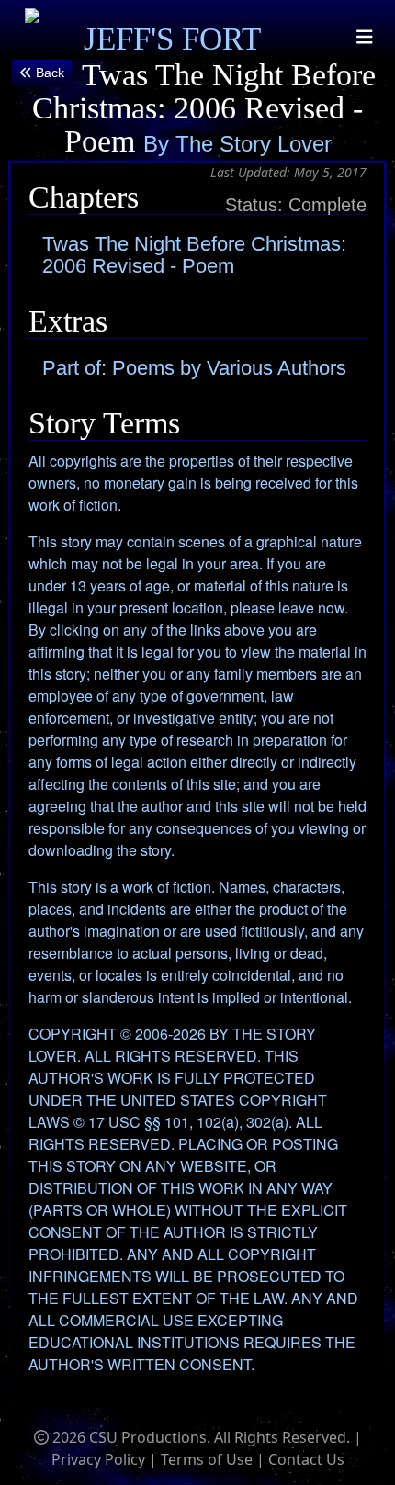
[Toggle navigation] (364, 37)
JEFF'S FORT (172, 39)
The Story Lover (253, 143)
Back (48, 72)
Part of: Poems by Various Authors (194, 367)
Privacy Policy (98, 1459)
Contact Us (306, 1459)
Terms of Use (207, 1459)
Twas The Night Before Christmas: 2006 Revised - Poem (194, 254)
